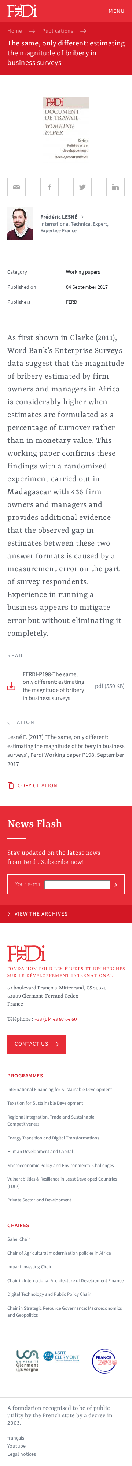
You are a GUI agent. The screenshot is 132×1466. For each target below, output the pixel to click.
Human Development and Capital (40, 1151)
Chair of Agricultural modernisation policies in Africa (59, 1253)
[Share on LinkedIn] (115, 187)
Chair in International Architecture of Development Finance (65, 1280)
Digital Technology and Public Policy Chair (49, 1294)
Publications (57, 31)
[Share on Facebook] (49, 187)
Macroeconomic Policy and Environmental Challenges (60, 1165)
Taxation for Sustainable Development (45, 1103)
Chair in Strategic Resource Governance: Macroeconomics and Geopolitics (64, 1312)
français (15, 1438)
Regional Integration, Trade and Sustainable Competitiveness (50, 1121)
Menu (117, 11)
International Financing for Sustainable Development (59, 1089)
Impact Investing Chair (29, 1266)
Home (14, 31)
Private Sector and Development (39, 1200)
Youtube (16, 1446)
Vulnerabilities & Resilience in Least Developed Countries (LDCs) (62, 1183)
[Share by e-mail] (16, 187)
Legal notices (21, 1454)
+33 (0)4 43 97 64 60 (55, 1019)
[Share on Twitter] (82, 187)
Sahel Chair (18, 1239)
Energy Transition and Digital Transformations (53, 1138)
